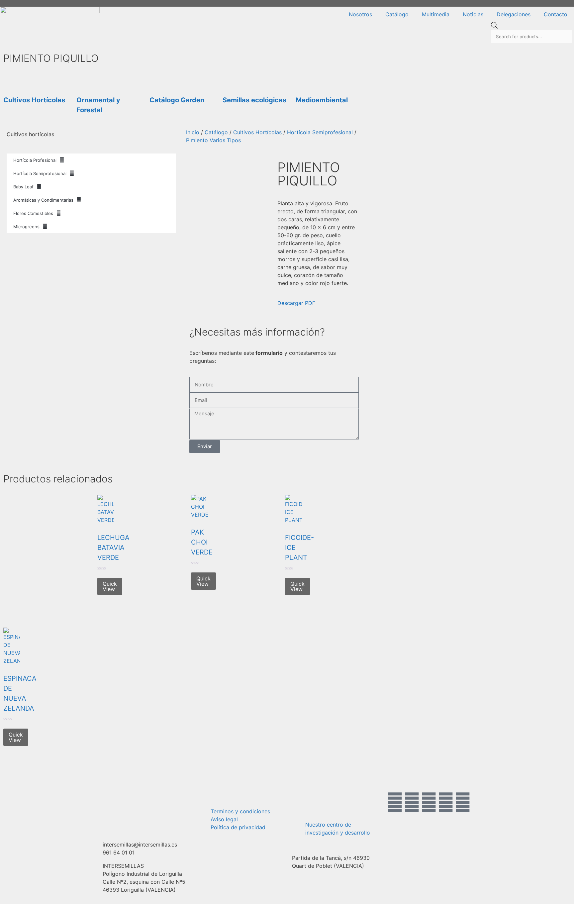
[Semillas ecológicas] (231, 78)
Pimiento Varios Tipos (213, 140)
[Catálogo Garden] (157, 78)
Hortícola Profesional (34, 160)
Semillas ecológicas (254, 100)
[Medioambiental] (304, 78)
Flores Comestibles (33, 213)
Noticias (473, 14)
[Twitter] (412, 802)
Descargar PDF (296, 303)
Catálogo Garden (176, 100)
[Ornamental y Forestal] (84, 78)
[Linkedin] (462, 802)
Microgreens (26, 226)
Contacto (555, 14)
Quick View (110, 586)
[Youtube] (445, 802)
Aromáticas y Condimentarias (43, 200)
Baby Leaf (23, 186)
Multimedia (435, 14)
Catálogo (397, 14)
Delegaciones (513, 14)
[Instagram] (429, 802)
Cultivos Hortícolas (34, 100)
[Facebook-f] (395, 802)
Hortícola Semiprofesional (39, 173)
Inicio (192, 132)
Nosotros (360, 14)
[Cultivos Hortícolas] (11, 78)
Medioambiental (322, 100)
